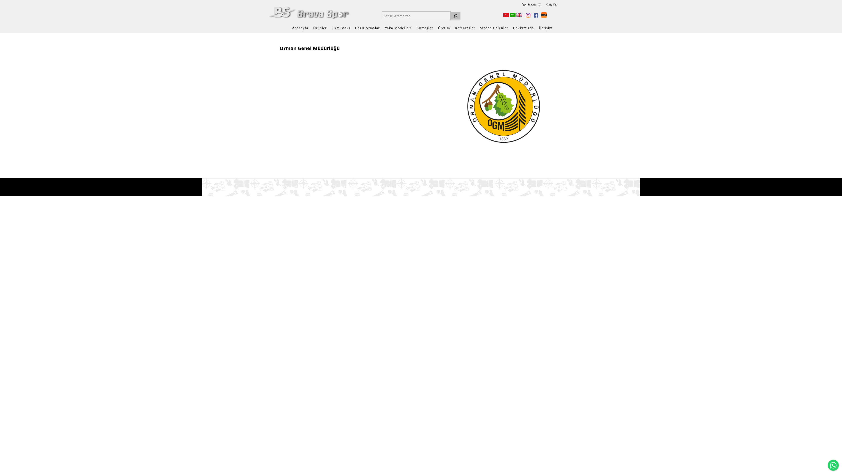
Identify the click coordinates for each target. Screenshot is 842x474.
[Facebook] (535, 15)
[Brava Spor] (308, 12)
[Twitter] (555, 188)
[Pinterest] (562, 188)
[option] (504, 106)
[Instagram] (527, 15)
